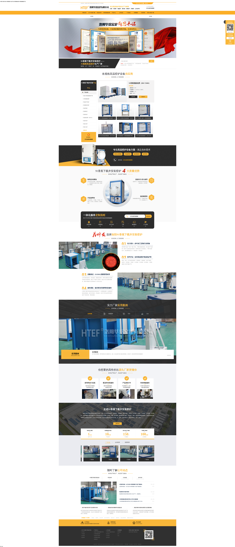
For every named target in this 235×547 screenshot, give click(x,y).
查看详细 (133, 96)
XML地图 (131, 544)
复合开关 (101, 517)
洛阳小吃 (112, 517)
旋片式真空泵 (107, 517)
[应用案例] (117, 337)
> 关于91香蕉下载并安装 (86, 530)
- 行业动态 (108, 535)
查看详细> (169, 355)
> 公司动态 (108, 530)
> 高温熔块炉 (85, 111)
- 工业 (118, 535)
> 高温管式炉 (85, 114)
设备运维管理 (123, 517)
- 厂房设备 (83, 533)
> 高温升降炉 (85, 108)
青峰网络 (139, 544)
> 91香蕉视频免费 (85, 98)
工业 (147, 313)
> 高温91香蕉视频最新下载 (87, 95)
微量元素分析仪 (130, 517)
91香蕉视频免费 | (138, 63)
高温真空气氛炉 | (145, 63)
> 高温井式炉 (85, 120)
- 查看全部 (95, 539)
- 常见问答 (108, 533)
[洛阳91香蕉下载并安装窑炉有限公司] (95, 7)
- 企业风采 (83, 535)
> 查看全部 (84, 130)
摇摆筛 (97, 517)
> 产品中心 (96, 530)
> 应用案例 (119, 530)
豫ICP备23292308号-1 (119, 544)
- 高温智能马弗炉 (97, 537)
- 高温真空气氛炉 (97, 535)
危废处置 (117, 517)
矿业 (129, 313)
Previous (2, 38)
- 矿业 (118, 533)
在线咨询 (146, 3)
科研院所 (111, 313)
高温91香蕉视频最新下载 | (129, 63)
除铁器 (93, 517)
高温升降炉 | (130, 65)
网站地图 (126, 544)
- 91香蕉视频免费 (97, 533)
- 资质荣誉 (83, 537)
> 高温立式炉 (85, 123)
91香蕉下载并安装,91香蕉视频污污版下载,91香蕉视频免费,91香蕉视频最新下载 (13, 1)
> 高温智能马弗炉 (85, 105)
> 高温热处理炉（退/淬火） (87, 117)
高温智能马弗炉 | (124, 65)
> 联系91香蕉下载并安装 (133, 530)
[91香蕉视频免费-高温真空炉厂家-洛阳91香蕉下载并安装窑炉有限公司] (117, 38)
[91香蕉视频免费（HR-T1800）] (112, 91)
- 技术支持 (108, 537)
